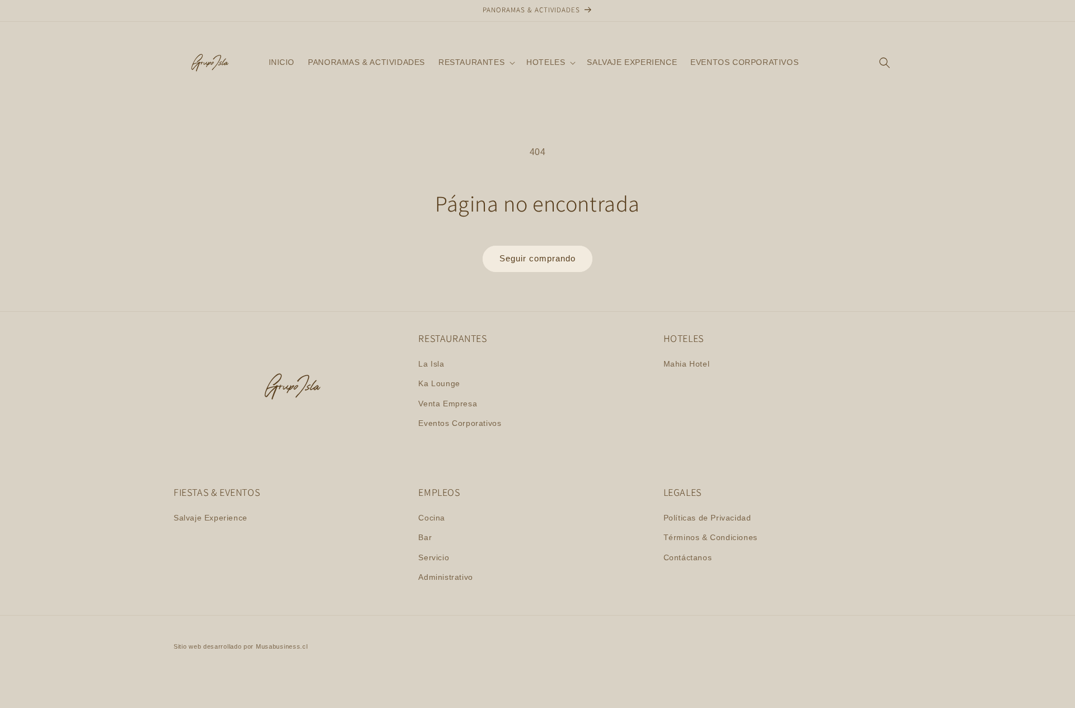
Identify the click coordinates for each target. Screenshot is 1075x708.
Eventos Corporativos (459, 423)
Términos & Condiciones (710, 537)
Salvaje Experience (210, 517)
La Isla (431, 363)
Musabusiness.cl (282, 646)
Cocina (431, 517)
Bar (425, 537)
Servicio (433, 557)
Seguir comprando (537, 258)
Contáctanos (687, 557)
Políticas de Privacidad (707, 517)
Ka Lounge (439, 383)
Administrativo (445, 577)
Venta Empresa (447, 403)
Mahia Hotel (686, 363)
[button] (476, 62)
